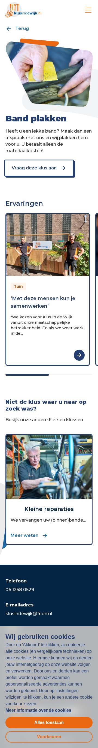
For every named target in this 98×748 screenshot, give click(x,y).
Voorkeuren (49, 736)
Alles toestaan (49, 722)
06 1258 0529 (19, 589)
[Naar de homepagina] (23, 10)
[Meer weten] (79, 355)
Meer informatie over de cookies (38, 710)
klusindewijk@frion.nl (28, 613)
